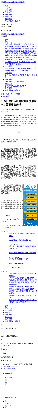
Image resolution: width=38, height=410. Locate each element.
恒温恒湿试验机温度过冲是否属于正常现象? (22, 253)
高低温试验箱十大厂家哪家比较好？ (20, 240)
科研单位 (12, 68)
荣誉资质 (22, 75)
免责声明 (11, 369)
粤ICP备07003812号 (10, 366)
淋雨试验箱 (9, 57)
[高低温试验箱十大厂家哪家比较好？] (23, 235)
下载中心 (22, 81)
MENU (4, 36)
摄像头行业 (27, 68)
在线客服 (8, 378)
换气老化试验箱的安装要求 (19, 302)
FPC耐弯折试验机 (11, 62)
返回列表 (6, 96)
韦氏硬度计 (27, 57)
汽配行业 (19, 68)
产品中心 (8, 8)
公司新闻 (8, 86)
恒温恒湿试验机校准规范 (16, 263)
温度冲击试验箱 (27, 51)
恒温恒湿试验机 (11, 44)
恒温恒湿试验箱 (29, 49)
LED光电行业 (12, 70)
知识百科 (22, 86)
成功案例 (8, 10)
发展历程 (15, 75)
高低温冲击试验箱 (15, 49)
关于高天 (8, 12)
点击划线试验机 (25, 62)
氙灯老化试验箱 (23, 44)
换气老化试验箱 (13, 55)
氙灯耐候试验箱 (20, 53)
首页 (6, 6)
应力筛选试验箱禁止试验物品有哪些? (23, 300)
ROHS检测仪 (19, 59)
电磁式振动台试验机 (12, 21)
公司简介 (8, 75)
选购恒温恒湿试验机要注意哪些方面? (23, 280)
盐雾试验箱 (9, 59)
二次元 (34, 57)
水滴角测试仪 (29, 59)
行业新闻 (15, 86)
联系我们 (8, 19)
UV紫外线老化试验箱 (20, 46)
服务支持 (8, 14)
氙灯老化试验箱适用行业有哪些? (21, 289)
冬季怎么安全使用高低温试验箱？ (22, 278)
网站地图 (4, 369)
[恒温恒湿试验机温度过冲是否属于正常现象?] (23, 247)
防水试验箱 (18, 57)
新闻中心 (8, 17)
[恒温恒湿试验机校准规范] (23, 259)
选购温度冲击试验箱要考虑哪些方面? (23, 287)
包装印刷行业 (23, 70)
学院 (6, 68)
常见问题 (15, 81)
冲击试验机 (16, 64)
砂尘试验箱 (32, 55)
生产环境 (30, 75)
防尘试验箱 (23, 55)
